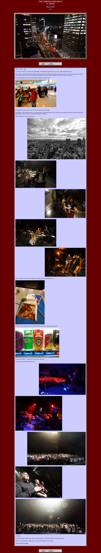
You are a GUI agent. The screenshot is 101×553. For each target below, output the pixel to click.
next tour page (50, 64)
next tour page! (24, 543)
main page (43, 64)
